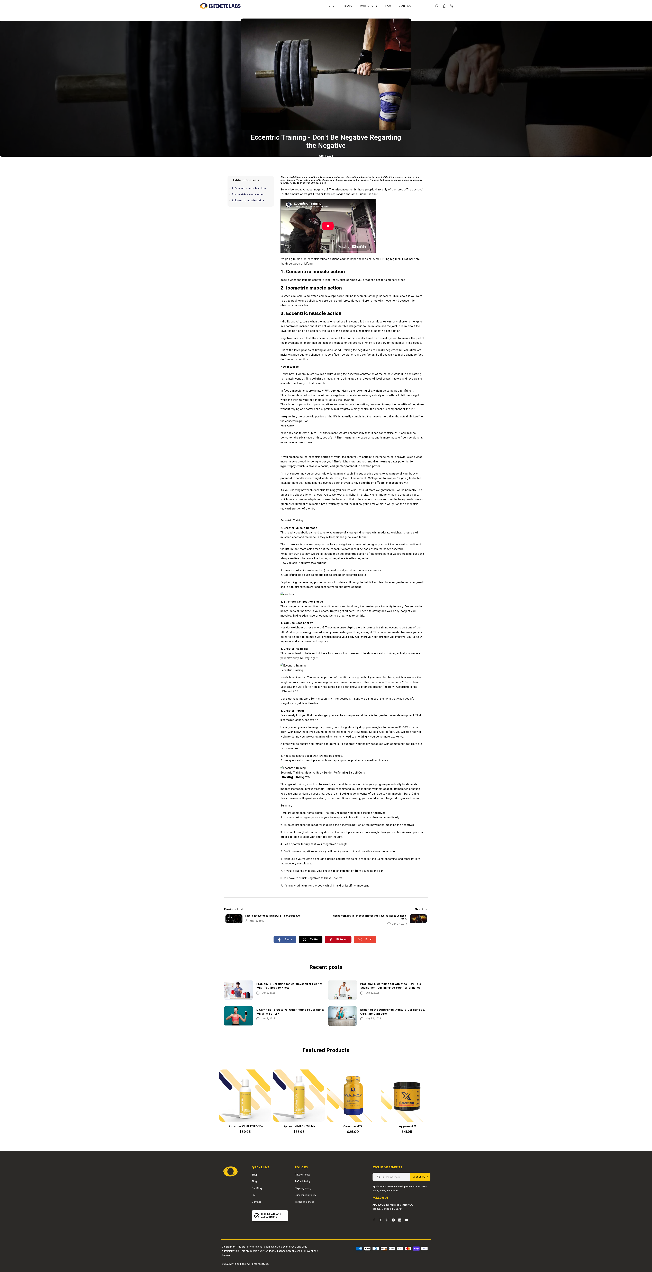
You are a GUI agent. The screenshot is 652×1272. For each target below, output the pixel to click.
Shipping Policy (303, 1188)
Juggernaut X (407, 1126)
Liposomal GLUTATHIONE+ (245, 1126)
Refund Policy (302, 1181)
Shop (255, 1174)
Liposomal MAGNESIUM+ (299, 1126)
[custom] (374, 1220)
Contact (256, 1201)
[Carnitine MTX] (353, 1095)
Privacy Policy (302, 1174)
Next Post (421, 909)
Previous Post (233, 909)
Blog (254, 1181)
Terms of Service (304, 1201)
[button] (436, 6)
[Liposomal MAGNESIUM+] (299, 1095)
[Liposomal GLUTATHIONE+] (245, 1095)
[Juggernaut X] (407, 1095)
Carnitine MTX (353, 1126)
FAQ (254, 1195)
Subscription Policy (305, 1195)
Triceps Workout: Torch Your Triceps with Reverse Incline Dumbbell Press (369, 917)
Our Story (257, 1188)
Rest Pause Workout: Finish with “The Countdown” (273, 915)
